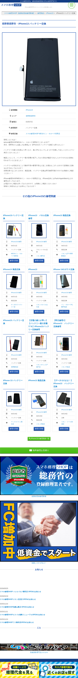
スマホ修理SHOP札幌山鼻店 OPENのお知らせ (17, 607)
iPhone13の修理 (16, 241)
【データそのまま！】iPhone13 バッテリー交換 (63, 383)
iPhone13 (29, 110)
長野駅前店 (14, 367)
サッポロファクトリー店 (16, 306)
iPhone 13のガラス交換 (63, 269)
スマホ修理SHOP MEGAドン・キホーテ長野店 (43, 134)
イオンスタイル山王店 (42, 306)
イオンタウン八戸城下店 (42, 366)
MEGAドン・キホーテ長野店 (16, 255)
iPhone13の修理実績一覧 (39, 438)
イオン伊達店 (40, 424)
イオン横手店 (40, 256)
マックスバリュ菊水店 (16, 423)
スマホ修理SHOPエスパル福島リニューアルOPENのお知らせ (22, 614)
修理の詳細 (14, 260)
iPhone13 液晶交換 (61, 215)
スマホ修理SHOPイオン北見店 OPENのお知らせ (18, 599)
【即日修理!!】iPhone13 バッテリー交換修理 (63, 323)
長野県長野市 (31, 116)
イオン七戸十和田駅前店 (67, 255)
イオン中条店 (65, 367)
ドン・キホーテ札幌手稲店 (67, 306)
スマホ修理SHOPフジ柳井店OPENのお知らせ (17, 622)
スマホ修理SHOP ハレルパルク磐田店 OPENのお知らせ (20, 591)
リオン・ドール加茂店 (67, 423)
